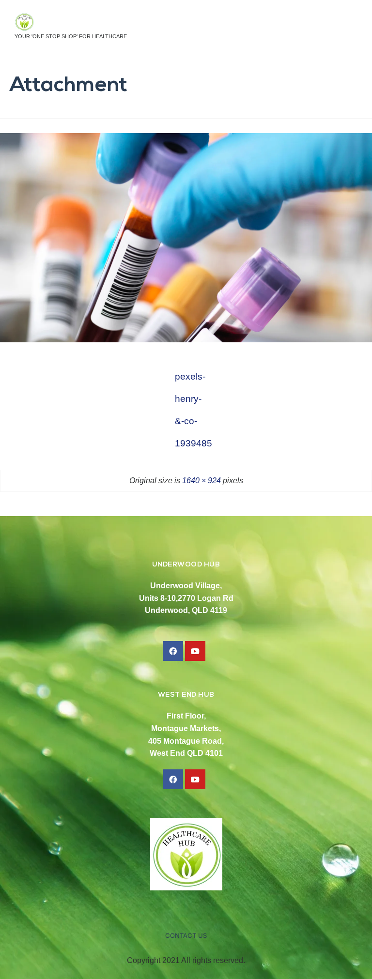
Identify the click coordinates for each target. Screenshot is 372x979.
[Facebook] (173, 651)
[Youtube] (195, 651)
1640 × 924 (201, 480)
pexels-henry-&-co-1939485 (186, 379)
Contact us (186, 935)
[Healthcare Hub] (71, 21)
